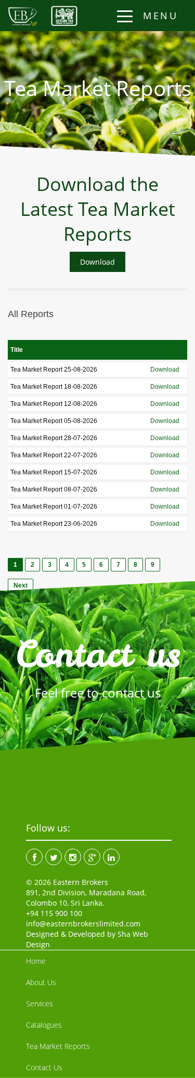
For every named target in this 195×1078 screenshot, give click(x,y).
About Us (41, 982)
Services (39, 1003)
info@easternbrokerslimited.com (83, 924)
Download (97, 262)
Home (36, 961)
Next (21, 585)
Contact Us (44, 1067)
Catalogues (44, 1025)
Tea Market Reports (58, 1046)
